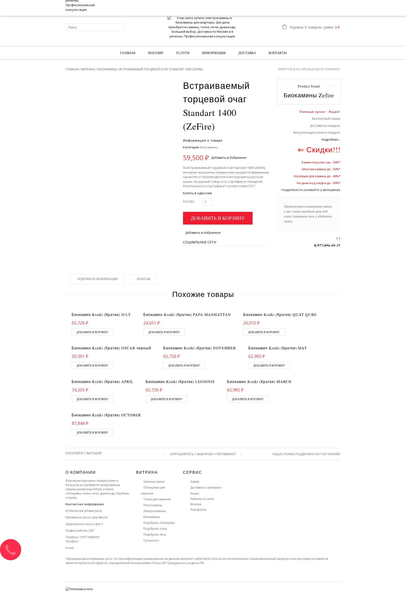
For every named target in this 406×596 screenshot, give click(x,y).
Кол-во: (189, 202)
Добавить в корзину (218, 218)
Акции (194, 493)
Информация (214, 53)
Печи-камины (152, 505)
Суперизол (151, 540)
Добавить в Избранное (228, 157)
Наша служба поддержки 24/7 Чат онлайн (306, 454)
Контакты (278, 53)
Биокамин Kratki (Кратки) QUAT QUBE (280, 314)
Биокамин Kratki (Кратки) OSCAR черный (111, 347)
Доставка (247, 53)
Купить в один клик (197, 193)
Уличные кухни (153, 482)
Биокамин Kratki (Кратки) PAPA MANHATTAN (187, 314)
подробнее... (330, 139)
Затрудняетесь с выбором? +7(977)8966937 (203, 454)
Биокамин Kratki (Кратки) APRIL (102, 381)
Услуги (182, 53)
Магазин (155, 53)
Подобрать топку (155, 529)
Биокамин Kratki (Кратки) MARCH (259, 381)
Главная (127, 53)
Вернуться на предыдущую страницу (309, 69)
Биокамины (107, 69)
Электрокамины (154, 511)
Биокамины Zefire (309, 95)
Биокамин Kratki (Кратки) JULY (101, 314)
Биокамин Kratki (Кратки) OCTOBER (106, 414)
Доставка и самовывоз (206, 487)
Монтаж (143, 279)
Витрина (88, 69)
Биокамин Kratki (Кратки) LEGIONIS (180, 381)
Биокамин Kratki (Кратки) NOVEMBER (199, 347)
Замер (194, 482)
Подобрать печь (154, 535)
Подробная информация (98, 279)
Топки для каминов (156, 499)
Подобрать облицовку (159, 523)
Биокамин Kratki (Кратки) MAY (277, 347)
